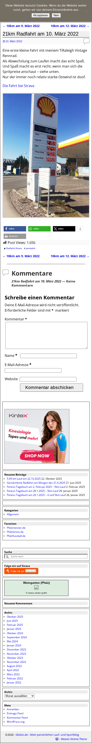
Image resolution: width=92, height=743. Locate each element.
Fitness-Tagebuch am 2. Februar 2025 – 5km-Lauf (36, 487)
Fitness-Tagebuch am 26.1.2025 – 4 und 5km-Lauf (36, 495)
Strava (18, 248)
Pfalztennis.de (15, 532)
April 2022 (13, 670)
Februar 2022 (15, 678)
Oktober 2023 (15, 658)
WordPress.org (16, 721)
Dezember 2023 (16, 649)
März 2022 (13, 674)
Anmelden (13, 709)
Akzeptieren (40, 15)
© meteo (30, 593)
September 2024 (17, 637)
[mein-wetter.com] (36, 588)
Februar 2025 (15, 625)
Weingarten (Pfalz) (36, 582)
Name (11, 355)
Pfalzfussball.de (16, 536)
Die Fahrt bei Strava (18, 85)
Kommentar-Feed (17, 717)
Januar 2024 (14, 645)
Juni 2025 (12, 621)
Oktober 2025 (15, 616)
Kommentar (16, 319)
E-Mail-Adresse (18, 364)
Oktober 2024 (15, 633)
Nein (56, 15)
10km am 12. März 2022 (70, 26)
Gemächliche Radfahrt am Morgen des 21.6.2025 (36, 483)
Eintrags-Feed (15, 713)
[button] (15, 228)
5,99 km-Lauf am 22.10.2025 (24, 478)
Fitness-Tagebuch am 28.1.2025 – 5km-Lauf (32, 491)
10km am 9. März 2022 (21, 26)
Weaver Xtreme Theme (74, 739)
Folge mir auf (18, 571)
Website (11, 379)
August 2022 (14, 666)
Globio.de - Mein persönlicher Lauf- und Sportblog (47, 735)
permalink (30, 248)
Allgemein (13, 514)
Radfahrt (10, 248)
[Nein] (87, 11)
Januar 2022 (14, 682)
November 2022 (16, 662)
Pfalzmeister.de (16, 528)
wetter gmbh (41, 593)
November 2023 (16, 654)
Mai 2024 (12, 641)
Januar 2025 (14, 629)
